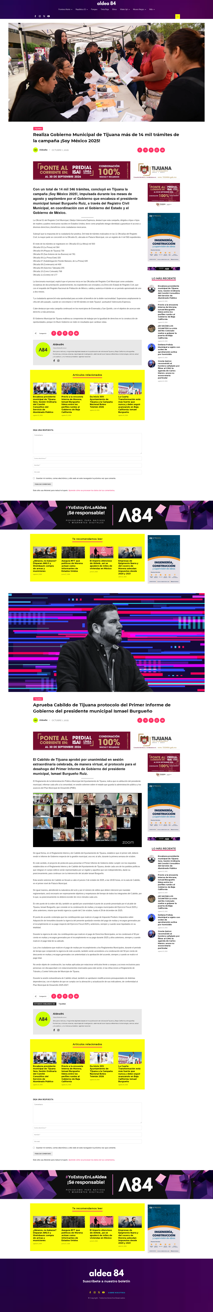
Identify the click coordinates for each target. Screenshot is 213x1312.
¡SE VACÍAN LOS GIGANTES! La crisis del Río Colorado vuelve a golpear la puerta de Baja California (167, 332)
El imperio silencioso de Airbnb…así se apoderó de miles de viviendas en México (101, 565)
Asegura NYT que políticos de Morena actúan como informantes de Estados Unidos (72, 566)
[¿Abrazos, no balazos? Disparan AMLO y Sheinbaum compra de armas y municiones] (45, 552)
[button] (177, 16)
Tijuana (38, 128)
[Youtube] (48, 16)
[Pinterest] (151, 150)
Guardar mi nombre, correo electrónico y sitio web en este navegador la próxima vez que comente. (76, 478)
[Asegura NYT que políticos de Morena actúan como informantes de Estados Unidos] (73, 552)
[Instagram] (39, 16)
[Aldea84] (36, 149)
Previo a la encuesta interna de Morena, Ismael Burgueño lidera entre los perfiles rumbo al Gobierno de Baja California (72, 404)
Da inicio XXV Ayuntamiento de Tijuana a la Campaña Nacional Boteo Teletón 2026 (101, 402)
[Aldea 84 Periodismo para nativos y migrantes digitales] (106, 3)
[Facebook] (35, 16)
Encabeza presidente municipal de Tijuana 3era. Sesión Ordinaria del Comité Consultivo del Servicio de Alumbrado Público (44, 404)
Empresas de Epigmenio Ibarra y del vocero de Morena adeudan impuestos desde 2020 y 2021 (128, 567)
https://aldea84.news (59, 348)
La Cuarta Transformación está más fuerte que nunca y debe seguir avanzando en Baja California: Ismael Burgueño (129, 404)
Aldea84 (43, 150)
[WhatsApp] (156, 150)
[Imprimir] (162, 150)
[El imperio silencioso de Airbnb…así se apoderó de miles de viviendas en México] (101, 552)
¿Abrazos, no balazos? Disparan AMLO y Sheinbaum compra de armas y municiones (44, 566)
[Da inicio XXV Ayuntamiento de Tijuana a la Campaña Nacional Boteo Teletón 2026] (101, 388)
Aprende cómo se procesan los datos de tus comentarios (91, 490)
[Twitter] (44, 16)
